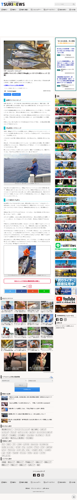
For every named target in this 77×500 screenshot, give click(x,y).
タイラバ (32, 432)
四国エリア (22, 465)
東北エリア (11, 462)
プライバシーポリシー (36, 488)
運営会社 (28, 488)
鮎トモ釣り (35, 429)
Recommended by (47, 372)
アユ (23, 447)
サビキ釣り (29, 438)
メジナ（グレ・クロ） (23, 450)
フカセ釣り (12, 435)
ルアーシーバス (23, 432)
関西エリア (5, 465)
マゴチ (9, 453)
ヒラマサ (26, 444)
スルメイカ (34, 444)
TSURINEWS (37, 491)
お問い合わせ (46, 488)
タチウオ (49, 447)
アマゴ (36, 447)
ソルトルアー (16, 94)
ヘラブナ (42, 453)
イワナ (42, 447)
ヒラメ (4, 450)
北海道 (4, 462)
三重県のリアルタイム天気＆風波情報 (14, 85)
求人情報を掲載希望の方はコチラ (66, 43)
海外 (38, 465)
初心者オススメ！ (7, 429)
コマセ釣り (21, 435)
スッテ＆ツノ (40, 435)
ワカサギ (15, 453)
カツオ (36, 453)
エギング (43, 429)
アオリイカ (11, 450)
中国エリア (14, 465)
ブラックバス (6, 456)
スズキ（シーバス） (8, 447)
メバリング (5, 432)
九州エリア (31, 465)
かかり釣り (5, 438)
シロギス (48, 450)
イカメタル (30, 435)
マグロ (30, 453)
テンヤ (48, 435)
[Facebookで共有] (21, 291)
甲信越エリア (30, 462)
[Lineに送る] (44, 291)
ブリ (14, 444)
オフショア (8, 94)
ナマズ (18, 447)
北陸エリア (39, 462)
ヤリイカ (23, 453)
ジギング (4, 435)
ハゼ (3, 453)
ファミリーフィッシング (22, 429)
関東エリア (20, 462)
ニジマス (29, 447)
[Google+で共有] (32, 291)
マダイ (9, 444)
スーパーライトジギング (44, 432)
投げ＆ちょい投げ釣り (17, 438)
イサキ (19, 444)
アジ (3, 444)
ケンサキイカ (44, 444)
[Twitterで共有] (10, 291)
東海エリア (48, 462)
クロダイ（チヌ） (37, 450)
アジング (13, 432)
